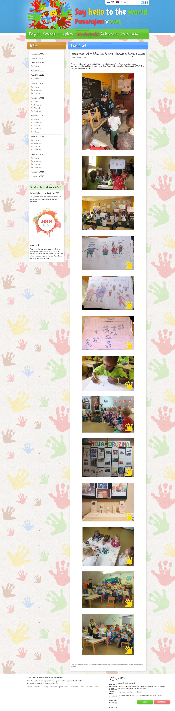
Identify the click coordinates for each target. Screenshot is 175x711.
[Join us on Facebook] (146, 2)
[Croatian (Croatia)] (117, 2)
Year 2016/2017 (37, 98)
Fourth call (37, 111)
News (82, 687)
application (34, 201)
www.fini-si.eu (114, 696)
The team (89, 687)
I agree (145, 702)
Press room (129, 34)
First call (36, 66)
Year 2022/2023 (37, 58)
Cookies (139, 692)
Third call (37, 93)
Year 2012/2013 (37, 172)
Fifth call (36, 132)
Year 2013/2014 (37, 154)
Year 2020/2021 (37, 62)
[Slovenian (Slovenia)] (108, 2)
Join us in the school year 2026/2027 (45, 187)
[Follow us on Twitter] (142, 2)
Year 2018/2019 (37, 75)
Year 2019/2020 (37, 71)
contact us (49, 256)
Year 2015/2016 (37, 116)
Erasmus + (51, 34)
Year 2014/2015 (37, 137)
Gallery (68, 34)
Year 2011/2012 (37, 176)
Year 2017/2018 (37, 83)
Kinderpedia (88, 34)
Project (34, 34)
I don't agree (161, 702)
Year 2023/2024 (37, 54)
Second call (38, 90)
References (109, 34)
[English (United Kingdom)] (112, 2)
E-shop (96, 687)
